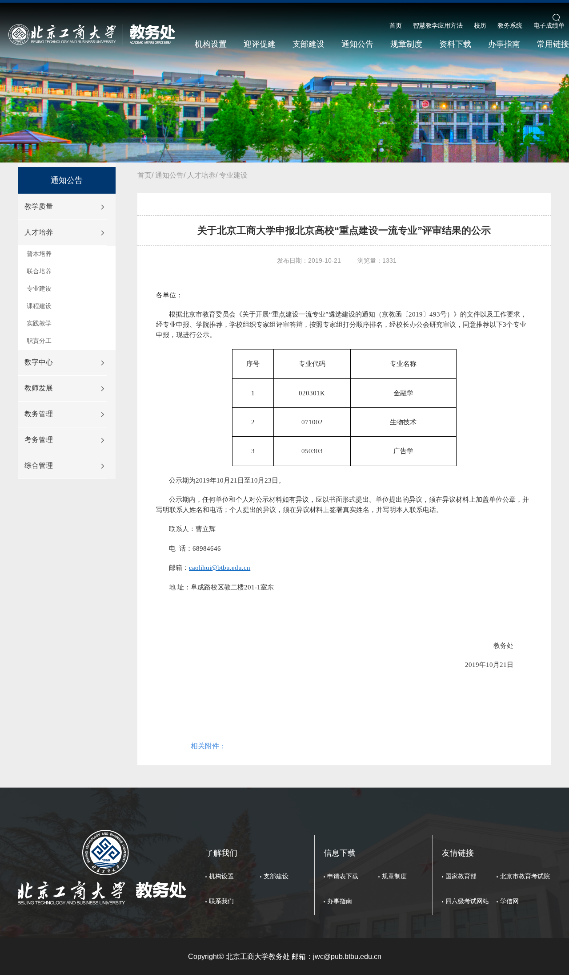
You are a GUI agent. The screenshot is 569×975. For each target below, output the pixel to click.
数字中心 (38, 362)
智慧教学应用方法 (438, 25)
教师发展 (38, 388)
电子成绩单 (549, 25)
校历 (480, 25)
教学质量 (38, 206)
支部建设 (309, 44)
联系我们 (221, 901)
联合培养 (39, 271)
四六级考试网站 (467, 901)
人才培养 (38, 232)
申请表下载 (342, 876)
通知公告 (357, 44)
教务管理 (38, 414)
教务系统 (509, 25)
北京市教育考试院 (525, 876)
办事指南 (504, 44)
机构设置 (211, 44)
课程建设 (39, 305)
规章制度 (406, 44)
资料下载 (455, 44)
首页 (395, 25)
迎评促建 (260, 44)
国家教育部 (461, 876)
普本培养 (39, 253)
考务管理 (38, 439)
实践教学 (39, 323)
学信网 (509, 901)
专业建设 (39, 288)
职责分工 (39, 340)
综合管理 (38, 465)
